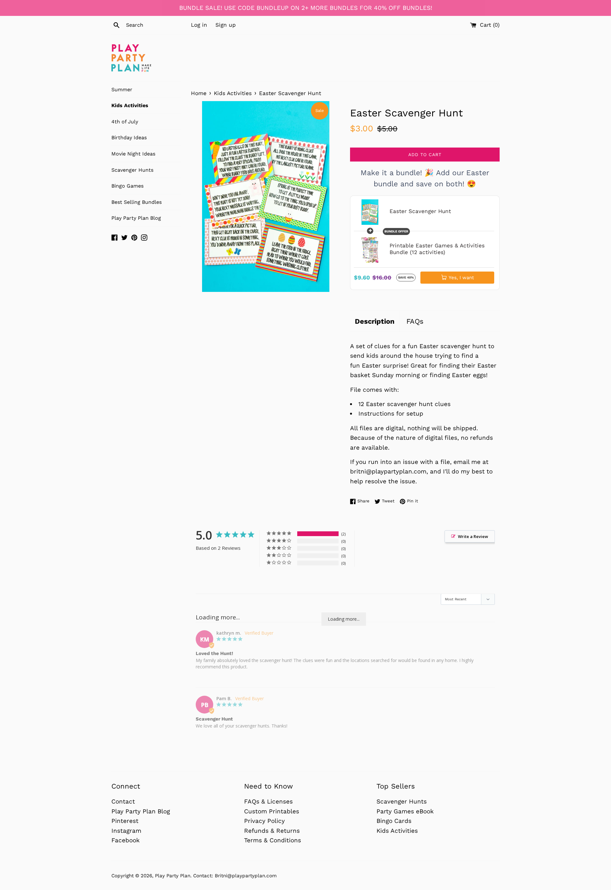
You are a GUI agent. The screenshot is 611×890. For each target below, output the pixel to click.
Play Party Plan (172, 876)
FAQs (415, 321)
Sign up (225, 25)
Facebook (125, 840)
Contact (123, 801)
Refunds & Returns (272, 830)
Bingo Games (127, 186)
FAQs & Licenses (268, 801)
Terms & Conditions (272, 840)
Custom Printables (271, 811)
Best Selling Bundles (136, 202)
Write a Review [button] (473, 536)
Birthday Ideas (129, 138)
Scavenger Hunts (132, 170)
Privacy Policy (264, 820)
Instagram (126, 830)
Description (375, 321)
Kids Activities (129, 105)
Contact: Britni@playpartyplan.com (235, 876)
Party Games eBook (405, 811)
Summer (121, 89)
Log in (199, 25)
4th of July (124, 122)
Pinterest (124, 820)
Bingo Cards (393, 820)
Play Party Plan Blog (136, 218)
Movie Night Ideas (133, 154)
